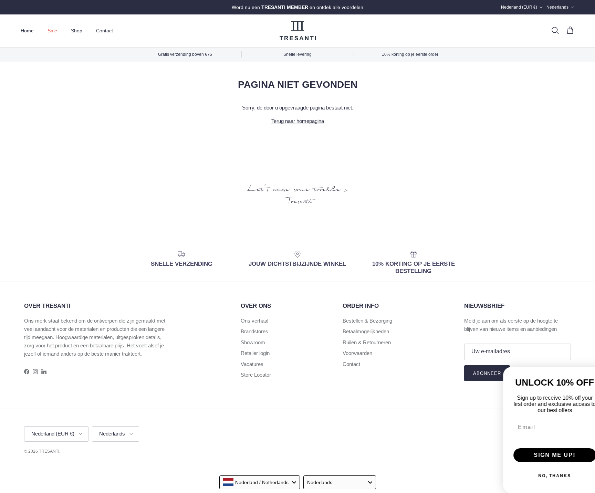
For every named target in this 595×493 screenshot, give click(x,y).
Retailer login (255, 353)
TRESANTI (49, 451)
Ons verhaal (254, 321)
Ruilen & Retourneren (367, 342)
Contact (104, 30)
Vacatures (252, 364)
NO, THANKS (440, 461)
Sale (52, 30)
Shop (76, 30)
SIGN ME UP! (440, 440)
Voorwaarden (357, 353)
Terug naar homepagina (297, 121)
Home (27, 30)
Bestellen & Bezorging (367, 321)
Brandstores (254, 331)
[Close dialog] (587, 346)
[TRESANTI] (298, 30)
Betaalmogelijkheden (366, 331)
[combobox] (259, 482)
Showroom (253, 342)
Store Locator (256, 375)
